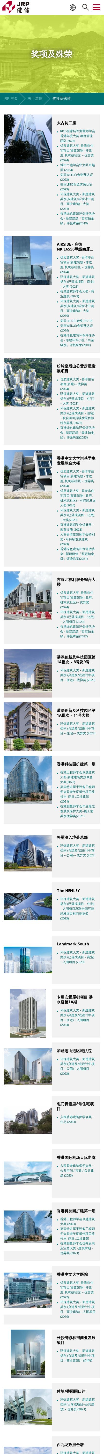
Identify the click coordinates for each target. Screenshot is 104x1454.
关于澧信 (35, 98)
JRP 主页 (11, 98)
